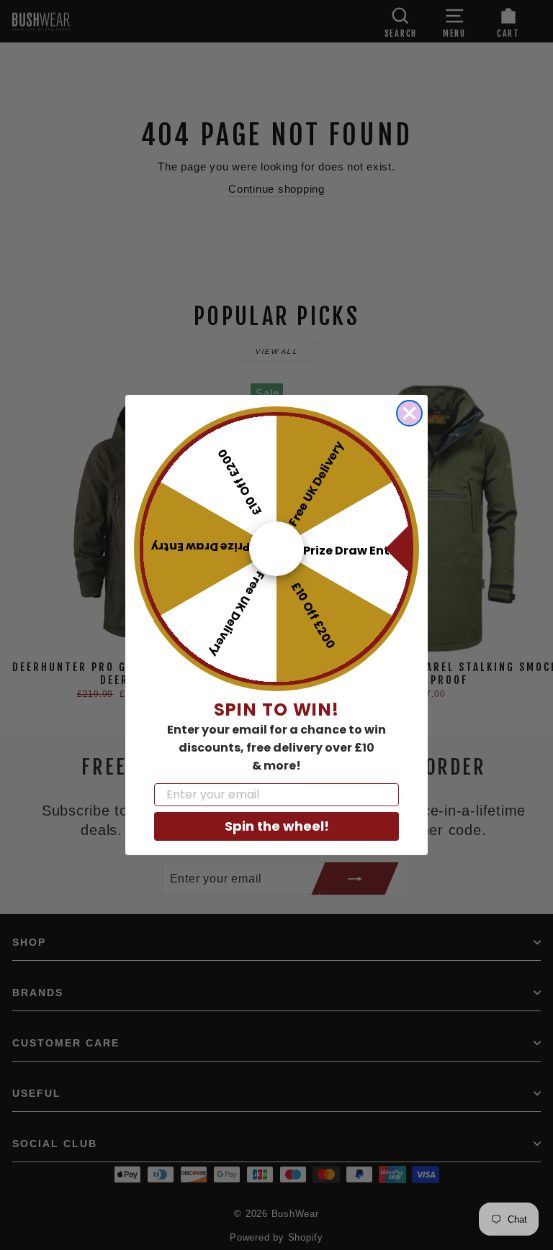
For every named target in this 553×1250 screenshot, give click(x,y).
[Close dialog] (409, 413)
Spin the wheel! (277, 826)
